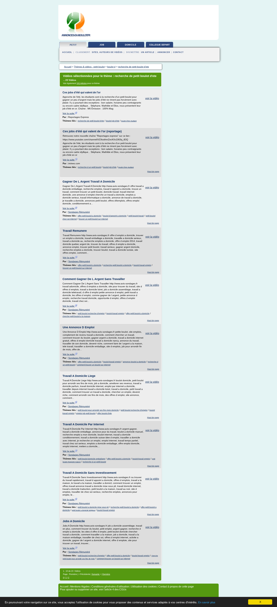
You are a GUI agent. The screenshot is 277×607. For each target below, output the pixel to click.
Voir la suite (69, 113)
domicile (130, 45)
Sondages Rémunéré (79, 212)
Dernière (106, 574)
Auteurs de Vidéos (110, 52)
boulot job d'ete (112, 121)
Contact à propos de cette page (176, 586)
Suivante (96, 574)
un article (147, 52)
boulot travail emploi (142, 265)
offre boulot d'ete (104, 413)
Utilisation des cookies (144, 586)
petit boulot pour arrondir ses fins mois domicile (98, 410)
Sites (95, 52)
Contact (178, 52)
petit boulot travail (136, 216)
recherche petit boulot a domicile (117, 265)
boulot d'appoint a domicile (114, 216)
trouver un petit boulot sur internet (93, 219)
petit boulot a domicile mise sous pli (93, 507)
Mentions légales (80, 586)
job (102, 45)
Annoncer (163, 52)
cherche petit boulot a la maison (76, 316)
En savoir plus (206, 602)
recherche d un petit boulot (89, 167)
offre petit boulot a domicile (89, 216)
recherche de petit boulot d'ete (91, 121)
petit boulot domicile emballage (91, 459)
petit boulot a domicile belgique (83, 510)
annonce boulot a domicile (134, 362)
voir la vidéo (152, 98)
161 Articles (82, 83)
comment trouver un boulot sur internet (93, 365)
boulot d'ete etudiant (129, 121)
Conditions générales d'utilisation (110, 586)
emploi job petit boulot (85, 413)
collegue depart (159, 45)
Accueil (67, 52)
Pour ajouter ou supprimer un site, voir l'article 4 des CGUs (93, 589)
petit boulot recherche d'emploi (91, 313)
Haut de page (153, 171)
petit (73, 45)
